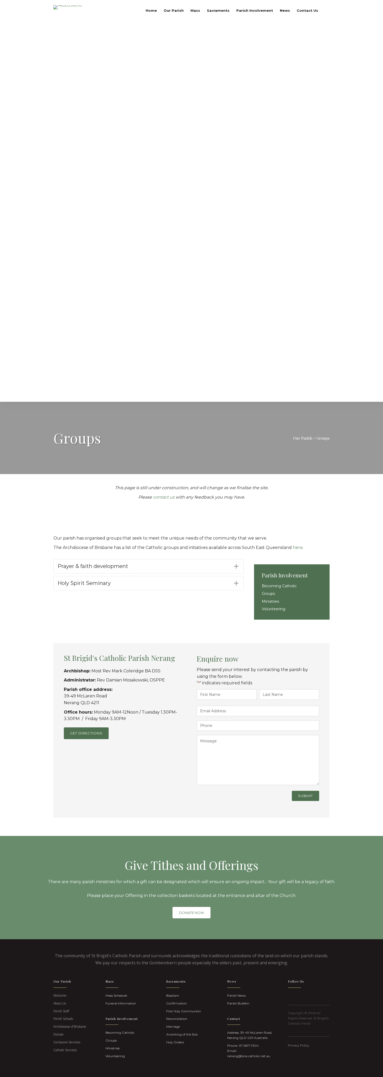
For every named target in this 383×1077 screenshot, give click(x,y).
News (285, 10)
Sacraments (218, 10)
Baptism (172, 995)
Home (151, 10)
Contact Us (307, 10)
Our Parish (174, 10)
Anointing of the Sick (182, 1034)
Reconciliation (176, 1019)
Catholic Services (65, 1050)
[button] (148, 566)
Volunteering (273, 609)
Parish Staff (61, 1011)
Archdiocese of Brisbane (69, 1026)
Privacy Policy (298, 1045)
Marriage (173, 1026)
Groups (268, 593)
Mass (195, 10)
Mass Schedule (116, 995)
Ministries (270, 601)
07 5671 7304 (249, 1046)
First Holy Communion (183, 1011)
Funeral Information (121, 1003)
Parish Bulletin (238, 1003)
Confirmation (176, 1003)
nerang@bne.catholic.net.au (248, 1056)
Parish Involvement (254, 10)
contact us (164, 497)
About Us (59, 1003)
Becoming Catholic (279, 586)
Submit (305, 796)
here (298, 547)
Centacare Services (66, 1042)
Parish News (236, 995)
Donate (58, 1034)
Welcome (59, 995)
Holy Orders (175, 1042)
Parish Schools (63, 1018)
